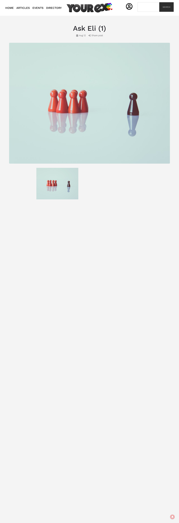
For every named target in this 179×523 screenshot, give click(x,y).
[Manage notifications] (172, 517)
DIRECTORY (54, 7)
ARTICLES (23, 7)
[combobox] (148, 7)
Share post (97, 35)
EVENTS (37, 7)
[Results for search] (148, 13)
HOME (9, 7)
